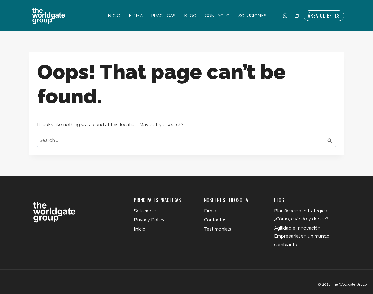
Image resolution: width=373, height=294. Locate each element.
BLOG (190, 15)
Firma (210, 210)
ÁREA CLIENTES (324, 15)
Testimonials (217, 229)
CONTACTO (217, 15)
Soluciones (146, 210)
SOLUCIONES (252, 15)
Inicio (139, 229)
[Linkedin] (296, 15)
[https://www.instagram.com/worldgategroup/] (285, 15)
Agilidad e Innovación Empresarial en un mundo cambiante (301, 236)
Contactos (215, 219)
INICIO (113, 15)
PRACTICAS (163, 15)
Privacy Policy (149, 219)
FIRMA (136, 15)
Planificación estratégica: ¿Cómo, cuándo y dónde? (301, 214)
